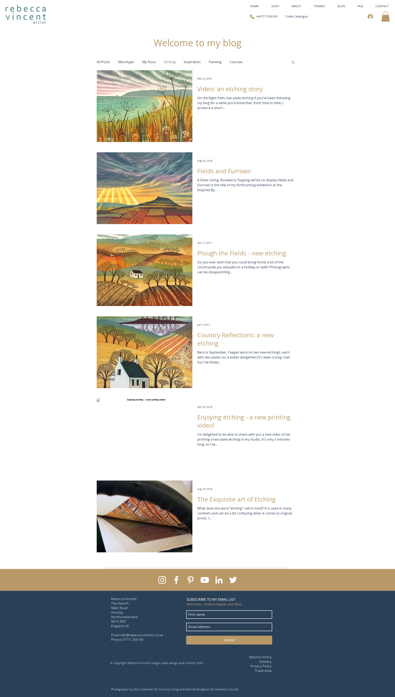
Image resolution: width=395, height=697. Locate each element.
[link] (385, 16)
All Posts (103, 62)
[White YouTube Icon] (205, 580)
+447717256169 (266, 16)
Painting (215, 62)
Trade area (263, 670)
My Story (149, 62)
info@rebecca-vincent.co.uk (141, 635)
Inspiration (192, 62)
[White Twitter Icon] (233, 580)
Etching (169, 62)
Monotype (126, 62)
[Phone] (252, 16)
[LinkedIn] (219, 580)
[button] (296, 6)
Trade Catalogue (296, 16)
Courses (236, 62)
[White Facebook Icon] (176, 580)
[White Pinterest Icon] (190, 580)
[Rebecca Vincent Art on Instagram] (162, 580)
